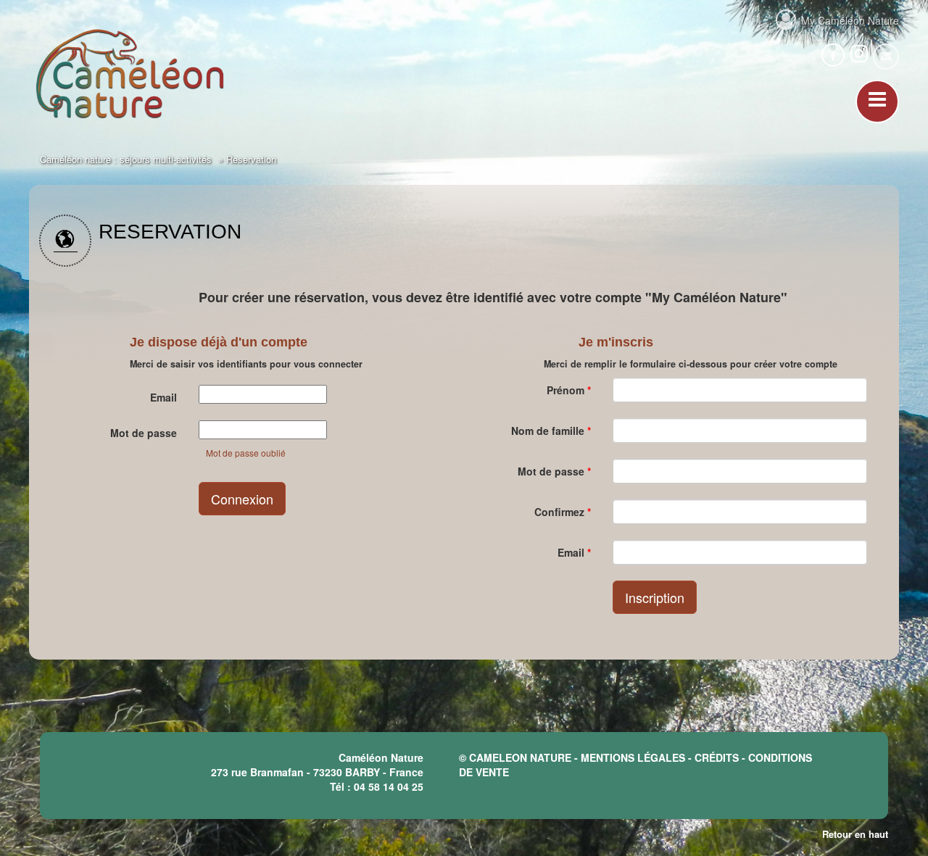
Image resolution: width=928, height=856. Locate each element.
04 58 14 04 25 (388, 786)
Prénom (569, 390)
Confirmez (562, 511)
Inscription (654, 597)
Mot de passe (143, 432)
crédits (717, 757)
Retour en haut (855, 834)
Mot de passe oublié (246, 452)
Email (163, 397)
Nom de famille (551, 430)
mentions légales (633, 757)
